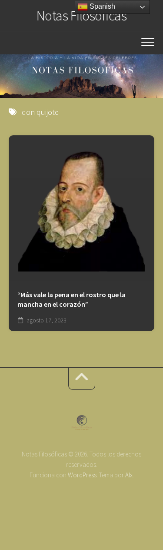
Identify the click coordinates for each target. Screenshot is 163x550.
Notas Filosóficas (82, 15)
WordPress (82, 475)
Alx (129, 475)
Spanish (101, 6)
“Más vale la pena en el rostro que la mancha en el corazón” (71, 299)
